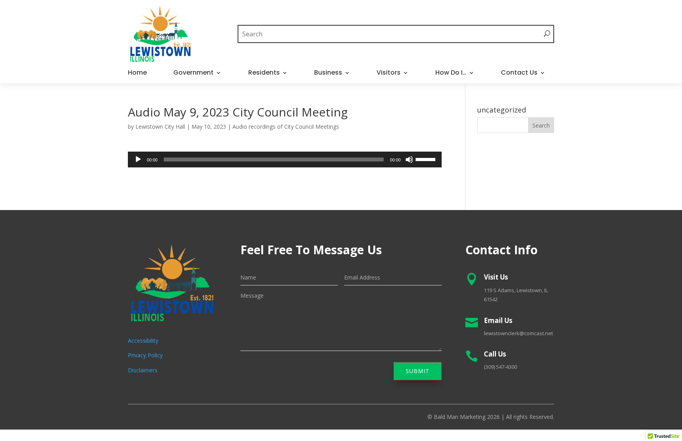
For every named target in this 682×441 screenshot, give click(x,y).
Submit (417, 371)
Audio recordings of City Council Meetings (285, 126)
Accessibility (143, 340)
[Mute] (409, 159)
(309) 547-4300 (500, 366)
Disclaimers (142, 370)
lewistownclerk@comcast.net (518, 333)
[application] (285, 159)
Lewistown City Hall (160, 126)
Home (137, 73)
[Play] (138, 159)
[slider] (427, 159)
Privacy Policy (145, 355)
